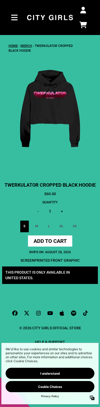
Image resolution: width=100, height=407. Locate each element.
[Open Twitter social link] (27, 313)
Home (13, 46)
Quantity (50, 202)
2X (75, 226)
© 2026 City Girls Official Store (50, 328)
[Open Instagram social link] (38, 313)
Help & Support (50, 342)
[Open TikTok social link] (85, 313)
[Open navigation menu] (14, 17)
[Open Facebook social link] (15, 313)
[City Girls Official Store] (50, 17)
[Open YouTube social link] (50, 313)
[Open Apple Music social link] (62, 313)
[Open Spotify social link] (73, 313)
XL (61, 226)
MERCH (26, 46)
